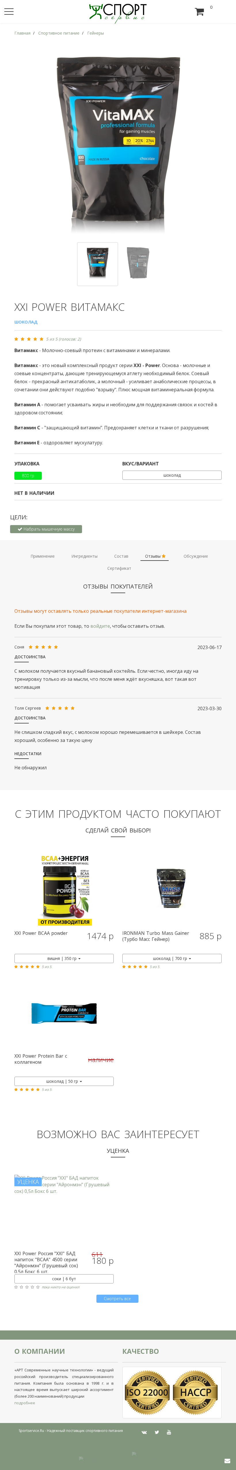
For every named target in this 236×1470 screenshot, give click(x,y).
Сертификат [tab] (119, 568)
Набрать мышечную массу (48, 529)
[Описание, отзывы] (64, 890)
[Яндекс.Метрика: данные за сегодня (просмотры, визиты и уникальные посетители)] (144, 1456)
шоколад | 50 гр (62, 1081)
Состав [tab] (121, 556)
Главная (22, 33)
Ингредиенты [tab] (84, 556)
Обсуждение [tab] (196, 556)
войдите (100, 626)
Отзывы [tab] (153, 556)
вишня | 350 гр (62, 958)
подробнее (24, 1402)
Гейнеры (95, 33)
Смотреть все (117, 1298)
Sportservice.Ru (31, 1430)
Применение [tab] (43, 556)
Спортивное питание (58, 33)
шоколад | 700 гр (170, 958)
